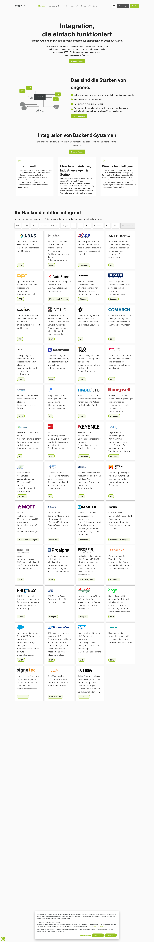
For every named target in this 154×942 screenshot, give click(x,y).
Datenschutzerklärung (100, 926)
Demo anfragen (123, 6)
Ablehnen (110, 935)
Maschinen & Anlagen (49, 225)
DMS (34, 225)
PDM (115, 225)
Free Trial (134, 6)
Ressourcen (85, 6)
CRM (26, 225)
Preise (66, 6)
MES (88, 225)
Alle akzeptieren (98, 935)
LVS (107, 225)
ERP (17, 225)
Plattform (41, 6)
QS (74, 225)
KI (80, 225)
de (114, 6)
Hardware (97, 225)
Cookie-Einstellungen (85, 935)
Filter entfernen (127, 225)
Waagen (65, 225)
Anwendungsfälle (54, 6)
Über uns (74, 6)
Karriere (95, 6)
